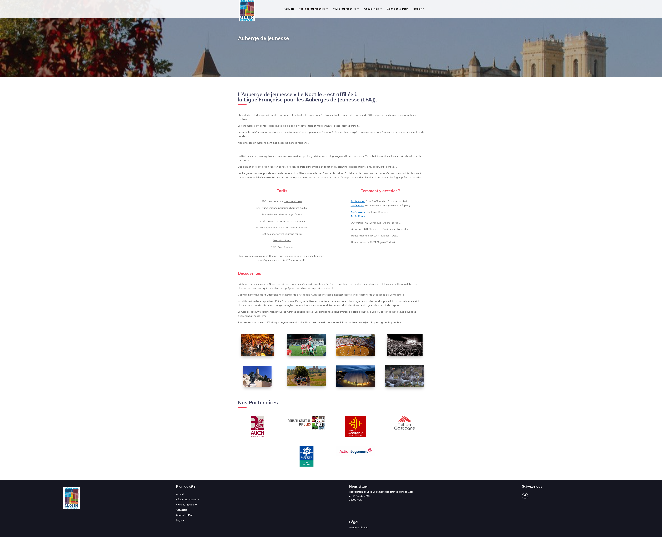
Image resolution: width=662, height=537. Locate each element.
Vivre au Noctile (344, 9)
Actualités (371, 9)
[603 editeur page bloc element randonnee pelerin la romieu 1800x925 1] (306, 385)
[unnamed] (405, 355)
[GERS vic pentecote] (257, 355)
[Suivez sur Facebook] (525, 496)
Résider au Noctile (311, 9)
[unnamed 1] (355, 386)
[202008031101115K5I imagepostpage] (355, 355)
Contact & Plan (398, 9)
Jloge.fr (418, 9)
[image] (404, 386)
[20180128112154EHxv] (306, 355)
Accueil (289, 9)
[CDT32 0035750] (257, 386)
